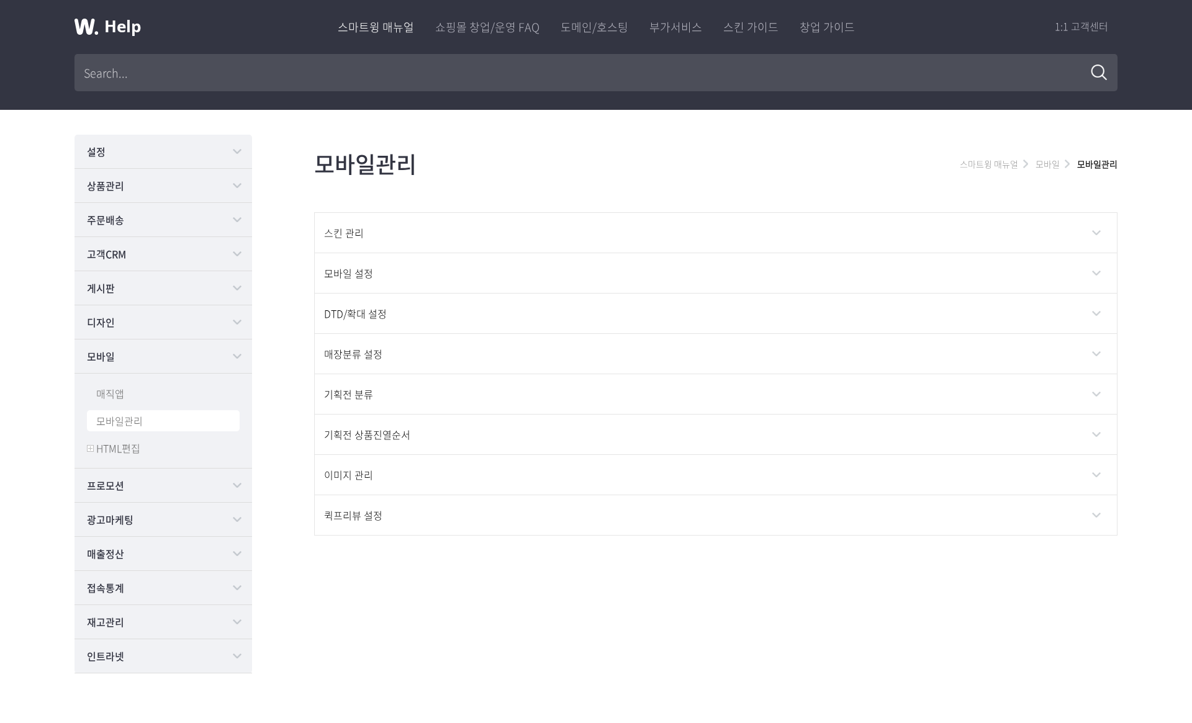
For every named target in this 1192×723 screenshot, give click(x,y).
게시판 (101, 288)
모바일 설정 (348, 273)
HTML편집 (118, 448)
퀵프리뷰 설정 (353, 515)
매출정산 (105, 553)
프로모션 (105, 485)
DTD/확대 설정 (355, 313)
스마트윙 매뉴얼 (376, 27)
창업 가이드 (827, 27)
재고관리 (105, 621)
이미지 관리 (348, 474)
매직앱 (110, 393)
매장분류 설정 (353, 353)
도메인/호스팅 (594, 27)
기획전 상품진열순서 (367, 434)
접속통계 (105, 587)
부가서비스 (675, 27)
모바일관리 (119, 420)
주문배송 (105, 219)
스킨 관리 (344, 232)
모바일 (101, 356)
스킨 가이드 (751, 27)
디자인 (101, 322)
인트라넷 (105, 656)
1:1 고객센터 (1081, 26)
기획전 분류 (348, 394)
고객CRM (106, 253)
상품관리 (105, 185)
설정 (96, 151)
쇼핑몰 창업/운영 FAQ (487, 27)
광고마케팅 (110, 519)
